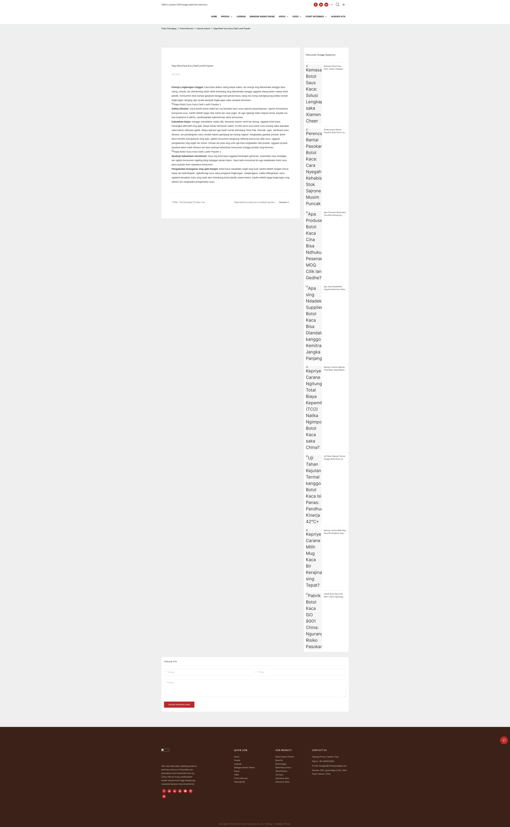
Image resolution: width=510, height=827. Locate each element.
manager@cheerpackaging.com (333, 766)
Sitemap (269, 824)
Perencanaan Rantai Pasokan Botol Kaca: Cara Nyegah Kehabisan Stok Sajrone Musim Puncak (335, 131)
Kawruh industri (203, 28)
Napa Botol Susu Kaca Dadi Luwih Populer (231, 28)
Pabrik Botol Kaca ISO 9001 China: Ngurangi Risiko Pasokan (333, 595)
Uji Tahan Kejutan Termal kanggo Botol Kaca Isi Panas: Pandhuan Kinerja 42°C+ (334, 457)
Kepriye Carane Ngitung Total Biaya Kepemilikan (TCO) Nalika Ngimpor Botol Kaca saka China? (334, 368)
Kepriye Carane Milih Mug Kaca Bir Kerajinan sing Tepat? (335, 531)
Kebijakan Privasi (283, 824)
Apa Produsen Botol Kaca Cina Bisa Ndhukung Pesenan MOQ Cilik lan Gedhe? (335, 213)
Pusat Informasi (186, 28)
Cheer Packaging (168, 28)
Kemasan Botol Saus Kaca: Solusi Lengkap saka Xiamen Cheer (333, 67)
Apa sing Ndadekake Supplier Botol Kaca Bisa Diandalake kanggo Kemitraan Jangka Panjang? (334, 288)
